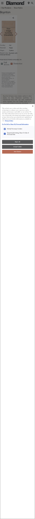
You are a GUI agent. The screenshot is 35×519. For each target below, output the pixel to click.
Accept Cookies (17, 146)
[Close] (33, 106)
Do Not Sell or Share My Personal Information (15, 124)
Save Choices (17, 151)
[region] (17, 311)
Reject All (17, 142)
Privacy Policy (9, 121)
